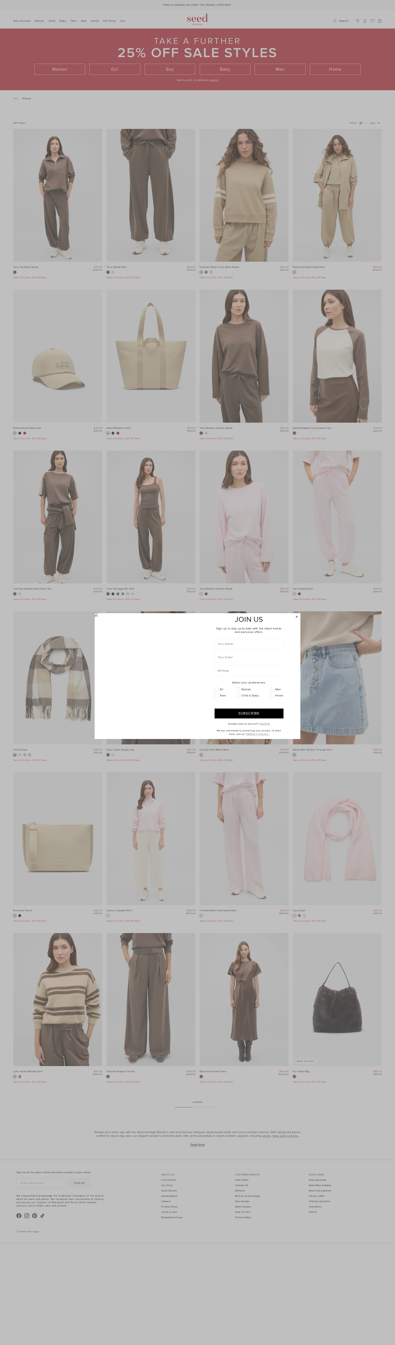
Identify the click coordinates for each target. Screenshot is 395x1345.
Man (278, 689)
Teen (223, 695)
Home (279, 695)
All (221, 689)
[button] (296, 617)
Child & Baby (250, 695)
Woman (246, 689)
